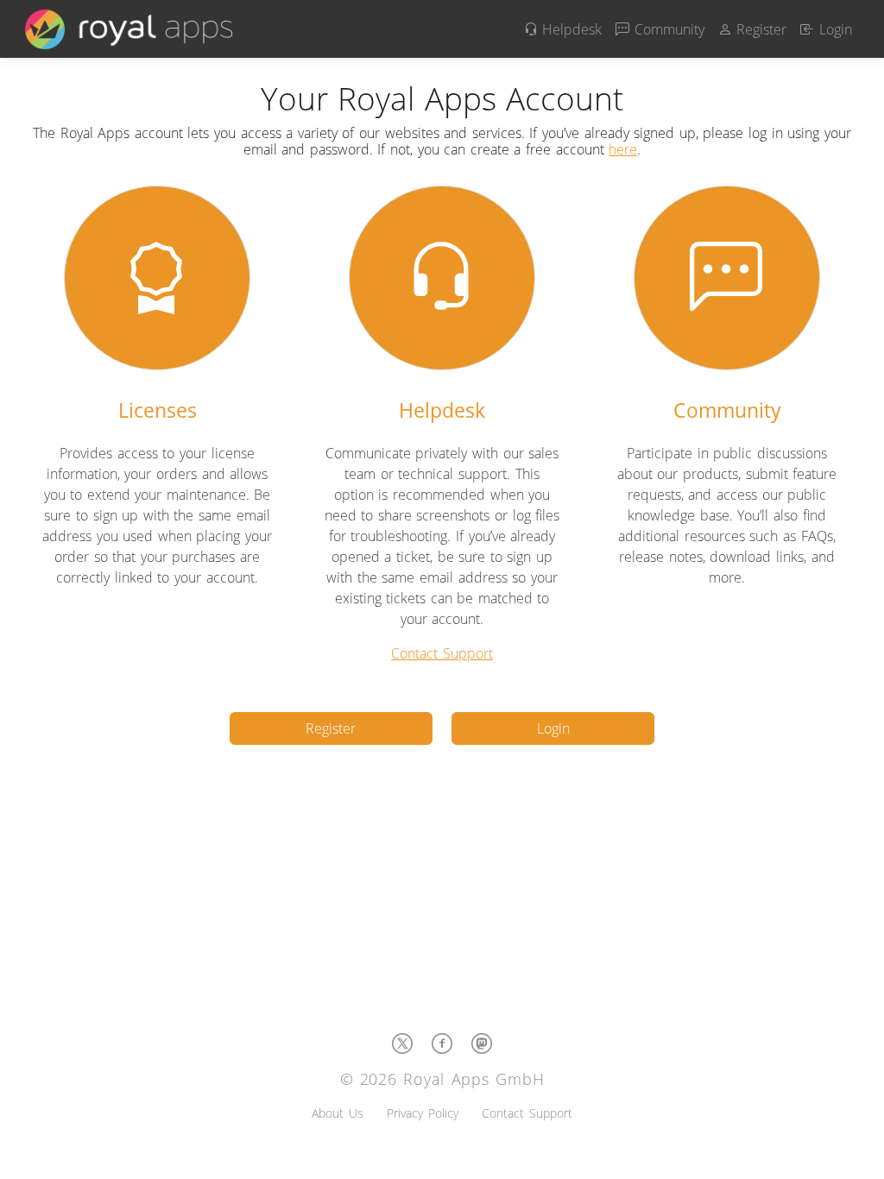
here (623, 149)
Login (833, 29)
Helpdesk (570, 29)
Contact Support (442, 653)
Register (759, 29)
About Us (337, 1113)
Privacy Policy (422, 1113)
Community (666, 29)
